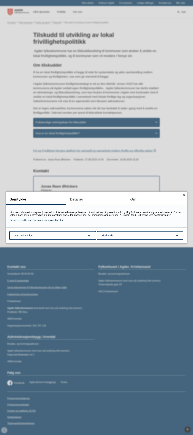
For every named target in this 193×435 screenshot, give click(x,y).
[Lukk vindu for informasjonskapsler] (184, 195)
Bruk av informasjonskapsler (48, 220)
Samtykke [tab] (18, 199)
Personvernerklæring (21, 220)
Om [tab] (133, 199)
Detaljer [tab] (76, 199)
